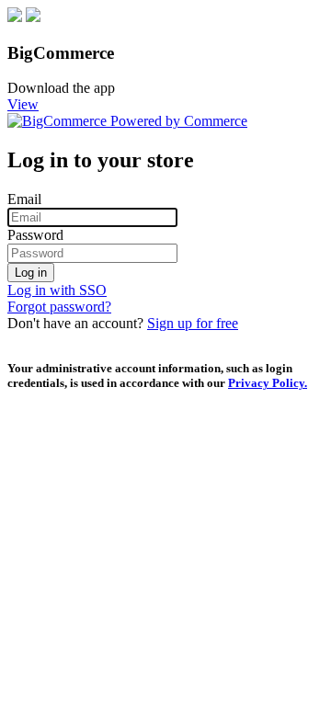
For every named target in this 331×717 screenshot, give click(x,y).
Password (35, 235)
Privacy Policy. (267, 383)
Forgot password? (59, 306)
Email (24, 199)
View (23, 104)
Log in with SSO (57, 290)
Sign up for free (192, 323)
